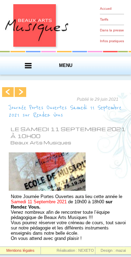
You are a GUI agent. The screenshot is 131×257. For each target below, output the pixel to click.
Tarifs (104, 19)
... (8, 92)
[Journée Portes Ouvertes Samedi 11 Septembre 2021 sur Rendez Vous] (47, 189)
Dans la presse (112, 30)
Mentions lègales (20, 250)
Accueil (105, 8)
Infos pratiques (112, 41)
